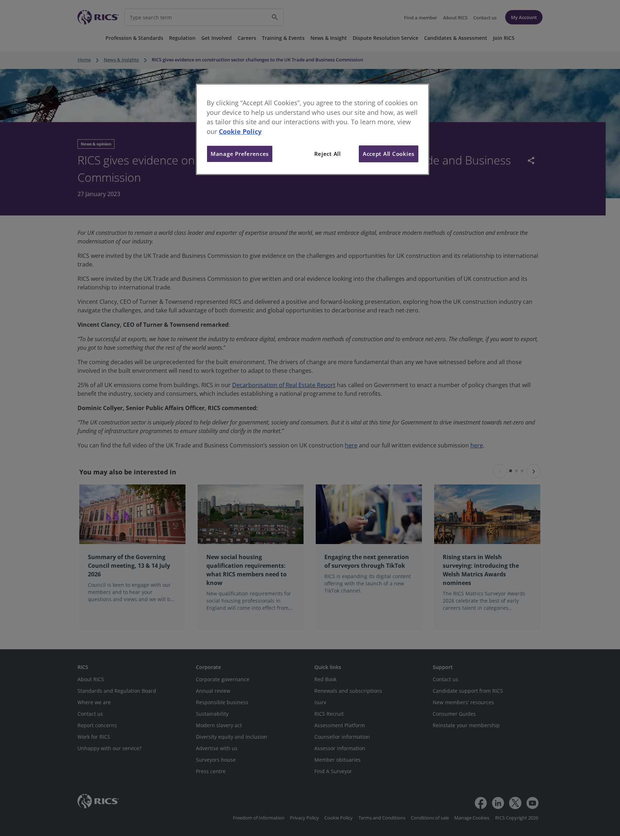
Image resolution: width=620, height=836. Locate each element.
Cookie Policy (240, 131)
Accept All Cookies (388, 153)
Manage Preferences (240, 153)
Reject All (327, 153)
